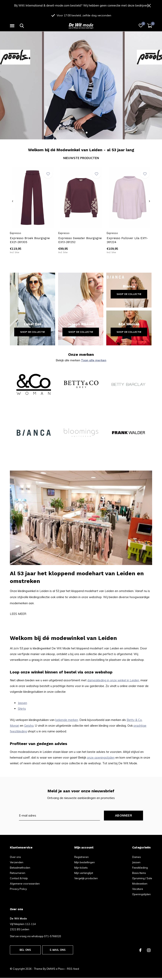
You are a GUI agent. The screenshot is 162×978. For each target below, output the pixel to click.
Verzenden (16, 862)
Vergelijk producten (86, 878)
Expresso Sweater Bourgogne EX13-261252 (80, 240)
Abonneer (123, 815)
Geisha (29, 725)
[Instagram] (149, 950)
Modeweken (139, 883)
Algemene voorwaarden (25, 883)
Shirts (22, 708)
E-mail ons (58, 949)
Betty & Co (134, 720)
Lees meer (18, 614)
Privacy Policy (18, 888)
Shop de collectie (32, 331)
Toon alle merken (93, 360)
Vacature (137, 888)
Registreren (81, 857)
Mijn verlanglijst (83, 873)
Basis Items (139, 873)
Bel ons (25, 949)
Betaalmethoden (20, 867)
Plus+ (61, 968)
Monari (14, 725)
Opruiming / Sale (142, 878)
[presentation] (12, 201)
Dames (136, 857)
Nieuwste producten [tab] (81, 158)
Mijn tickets (81, 867)
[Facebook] (140, 950)
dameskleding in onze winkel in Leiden (113, 680)
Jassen (22, 703)
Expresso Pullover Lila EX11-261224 (127, 240)
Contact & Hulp (19, 878)
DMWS (51, 968)
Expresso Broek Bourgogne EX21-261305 (30, 240)
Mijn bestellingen (84, 862)
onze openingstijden (101, 757)
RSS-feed (73, 968)
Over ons (15, 857)
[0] (149, 25)
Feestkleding (140, 867)
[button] (13, 26)
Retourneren (17, 873)
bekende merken (66, 720)
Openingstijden (141, 894)
